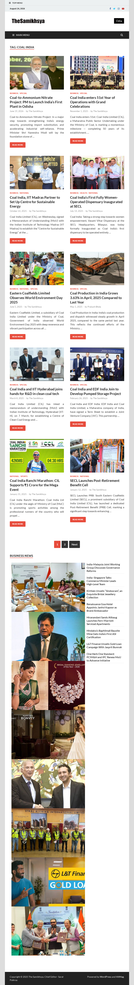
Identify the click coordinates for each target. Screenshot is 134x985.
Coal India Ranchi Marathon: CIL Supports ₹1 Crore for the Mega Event (35, 485)
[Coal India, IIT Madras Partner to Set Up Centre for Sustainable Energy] (37, 174)
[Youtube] (123, 8)
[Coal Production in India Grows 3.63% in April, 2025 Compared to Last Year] (97, 270)
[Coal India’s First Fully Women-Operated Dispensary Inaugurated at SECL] (97, 174)
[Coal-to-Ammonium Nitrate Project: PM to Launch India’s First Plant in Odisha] (37, 74)
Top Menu (17, 3)
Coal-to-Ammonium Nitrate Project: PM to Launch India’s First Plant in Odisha (36, 102)
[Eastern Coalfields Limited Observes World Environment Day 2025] (37, 270)
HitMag (120, 976)
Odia (119, 21)
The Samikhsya (36, 111)
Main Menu (23, 35)
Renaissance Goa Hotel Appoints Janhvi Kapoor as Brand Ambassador (102, 607)
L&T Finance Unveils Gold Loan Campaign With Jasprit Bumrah (104, 645)
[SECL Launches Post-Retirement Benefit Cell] (97, 457)
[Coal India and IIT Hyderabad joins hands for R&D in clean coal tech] (37, 365)
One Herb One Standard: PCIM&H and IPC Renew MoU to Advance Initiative (104, 657)
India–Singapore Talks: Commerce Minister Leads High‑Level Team (101, 581)
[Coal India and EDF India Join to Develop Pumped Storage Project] (97, 365)
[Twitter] (114, 8)
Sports (24, 476)
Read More (16, 144)
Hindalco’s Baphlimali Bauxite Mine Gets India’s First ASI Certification (103, 634)
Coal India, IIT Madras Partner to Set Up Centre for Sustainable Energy (35, 201)
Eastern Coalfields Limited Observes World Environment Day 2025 (36, 297)
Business (14, 93)
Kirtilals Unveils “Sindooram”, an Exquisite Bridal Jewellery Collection (104, 594)
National (24, 193)
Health (83, 193)
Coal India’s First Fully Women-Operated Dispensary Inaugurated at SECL (96, 201)
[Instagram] (118, 8)
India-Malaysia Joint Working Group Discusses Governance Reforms (103, 567)
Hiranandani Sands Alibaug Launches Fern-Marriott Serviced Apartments (102, 620)
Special (23, 93)
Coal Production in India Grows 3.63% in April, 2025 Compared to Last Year (96, 297)
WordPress (105, 976)
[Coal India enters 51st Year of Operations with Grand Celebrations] (97, 74)
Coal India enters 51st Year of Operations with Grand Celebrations (92, 102)
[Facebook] (110, 8)
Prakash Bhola (94, 306)
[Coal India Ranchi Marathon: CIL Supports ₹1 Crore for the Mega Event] (37, 457)
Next (74, 544)
